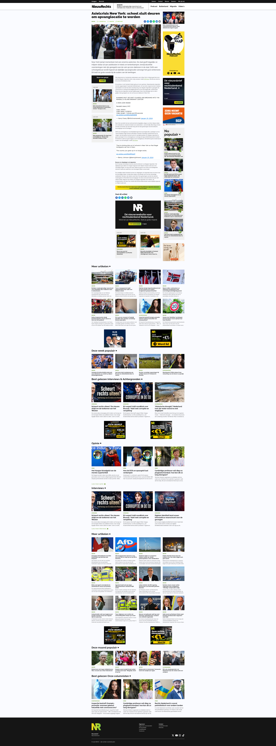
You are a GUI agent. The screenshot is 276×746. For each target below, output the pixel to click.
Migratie (173, 6)
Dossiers (173, 1)
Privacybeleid (142, 727)
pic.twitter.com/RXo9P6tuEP (125, 154)
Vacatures (141, 731)
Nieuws (167, 1)
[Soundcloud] (178, 73)
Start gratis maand (134, 223)
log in (145, 223)
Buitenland (163, 6)
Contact (160, 1)
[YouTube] (175, 73)
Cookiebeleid (142, 729)
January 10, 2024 (147, 118)
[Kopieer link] (159, 21)
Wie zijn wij (181, 1)
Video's (181, 6)
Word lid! (101, 1)
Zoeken (154, 1)
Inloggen (94, 1)
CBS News (146, 79)
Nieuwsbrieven (95, 735)
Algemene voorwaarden (145, 726)
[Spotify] (168, 73)
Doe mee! (102, 80)
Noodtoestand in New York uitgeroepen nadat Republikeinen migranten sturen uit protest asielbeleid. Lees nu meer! (138, 187)
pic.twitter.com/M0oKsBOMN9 (126, 115)
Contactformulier (163, 726)
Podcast (154, 6)
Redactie (161, 727)
